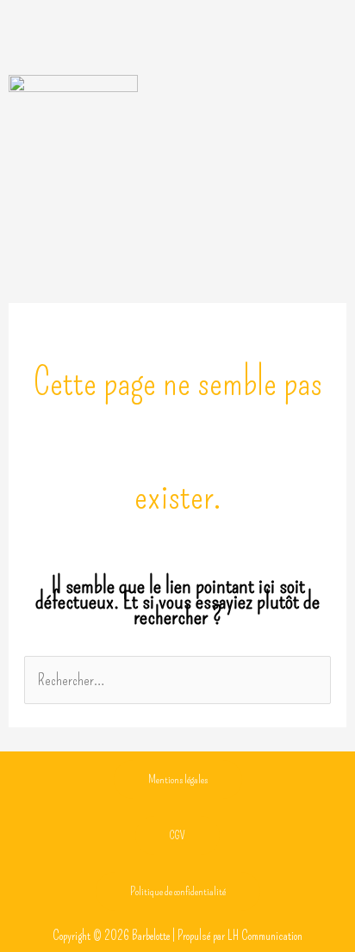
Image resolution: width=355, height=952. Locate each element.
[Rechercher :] (177, 680)
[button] (177, 42)
